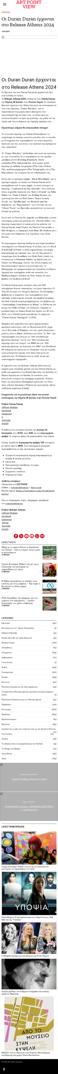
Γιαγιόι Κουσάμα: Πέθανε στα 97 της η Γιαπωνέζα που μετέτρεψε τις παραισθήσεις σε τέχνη (20, 567)
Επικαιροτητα (7, 672)
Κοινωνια (6, 682)
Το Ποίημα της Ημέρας (11, 748)
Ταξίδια (5, 739)
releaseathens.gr (20, 487)
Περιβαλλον (6, 704)
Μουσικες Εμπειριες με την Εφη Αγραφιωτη (19, 687)
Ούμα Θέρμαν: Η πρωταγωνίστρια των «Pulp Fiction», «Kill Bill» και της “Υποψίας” (27, 918)
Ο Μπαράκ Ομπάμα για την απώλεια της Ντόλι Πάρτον (25, 956)
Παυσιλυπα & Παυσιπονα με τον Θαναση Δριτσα (21, 699)
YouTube (6, 420)
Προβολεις (6, 714)
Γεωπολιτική (7, 662)
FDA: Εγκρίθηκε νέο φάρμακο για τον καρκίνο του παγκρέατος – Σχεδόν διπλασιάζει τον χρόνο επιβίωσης (20, 601)
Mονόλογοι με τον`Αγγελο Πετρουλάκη (18, 628)
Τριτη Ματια (7, 753)
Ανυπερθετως (7, 647)
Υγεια (4, 758)
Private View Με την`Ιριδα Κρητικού (17, 638)
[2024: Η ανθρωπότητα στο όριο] (29, 777)
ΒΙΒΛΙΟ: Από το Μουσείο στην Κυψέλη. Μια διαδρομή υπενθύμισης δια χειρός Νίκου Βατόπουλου (26, 1054)
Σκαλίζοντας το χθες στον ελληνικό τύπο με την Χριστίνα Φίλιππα (29, 729)
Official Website (9, 513)
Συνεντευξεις (7, 734)
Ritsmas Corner (8, 642)
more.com (36, 487)
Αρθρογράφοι (7, 657)
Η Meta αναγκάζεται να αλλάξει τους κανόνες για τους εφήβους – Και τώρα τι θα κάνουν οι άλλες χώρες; (21, 584)
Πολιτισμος (6, 709)
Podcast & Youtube (9, 633)
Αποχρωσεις (7, 652)
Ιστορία (5, 677)
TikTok (5, 522)
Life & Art (6, 623)
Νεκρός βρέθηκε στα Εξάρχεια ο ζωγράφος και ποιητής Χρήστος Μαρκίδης (25, 992)
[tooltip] (16, 536)
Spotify (5, 423)
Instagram (7, 413)
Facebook (6, 410)
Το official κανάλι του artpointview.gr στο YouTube (22, 744)
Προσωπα (6, 12)
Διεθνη (4, 667)
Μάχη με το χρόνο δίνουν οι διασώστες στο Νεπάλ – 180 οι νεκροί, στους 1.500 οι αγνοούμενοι (21, 550)
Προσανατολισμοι (9, 719)
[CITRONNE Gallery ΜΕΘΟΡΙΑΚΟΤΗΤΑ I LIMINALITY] (29, 806)
